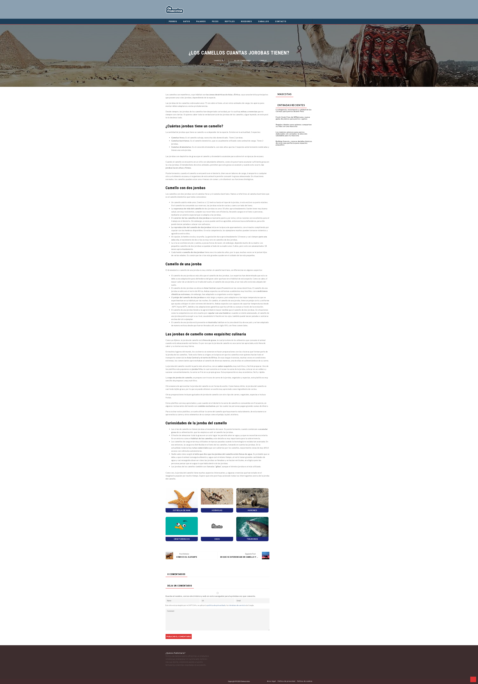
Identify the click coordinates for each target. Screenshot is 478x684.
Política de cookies (304, 681)
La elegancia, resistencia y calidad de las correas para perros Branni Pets (294, 110)
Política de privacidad (286, 681)
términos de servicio (237, 605)
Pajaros (201, 21)
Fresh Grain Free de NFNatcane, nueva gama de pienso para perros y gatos (293, 118)
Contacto (280, 21)
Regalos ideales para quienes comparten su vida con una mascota (294, 125)
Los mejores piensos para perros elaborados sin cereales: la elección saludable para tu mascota (291, 134)
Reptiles (230, 21)
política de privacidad (216, 605)
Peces (215, 21)
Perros (173, 21)
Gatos (186, 21)
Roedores (246, 21)
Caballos (263, 21)
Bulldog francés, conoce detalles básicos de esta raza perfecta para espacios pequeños (294, 143)
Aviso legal (271, 681)
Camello (263, 60)
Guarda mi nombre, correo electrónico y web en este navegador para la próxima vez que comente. (210, 596)
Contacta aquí (171, 668)
